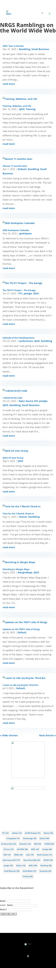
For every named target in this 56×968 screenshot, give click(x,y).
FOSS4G (49, 844)
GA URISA (22, 849)
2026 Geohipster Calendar (16, 230)
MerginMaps (25, 572)
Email (3, 909)
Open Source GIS (28, 401)
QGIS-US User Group (13, 457)
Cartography (13, 838)
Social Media (29, 871)
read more (9, 83)
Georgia (47, 849)
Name (3, 901)
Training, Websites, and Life (17, 106)
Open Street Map (31, 860)
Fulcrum (9, 849)
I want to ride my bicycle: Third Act (20, 685)
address (17, 833)
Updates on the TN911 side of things (21, 629)
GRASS (18, 855)
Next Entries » (47, 735)
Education (25, 844)
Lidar (30, 855)
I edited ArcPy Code (12, 397)
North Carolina (44, 855)
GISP (7, 855)
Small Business (40, 49)
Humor (23, 516)
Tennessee (45, 871)
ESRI (37, 844)
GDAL (35, 849)
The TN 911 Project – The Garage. (19, 290)
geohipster (25, 233)
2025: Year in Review (13, 46)
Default (22, 169)
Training (30, 109)
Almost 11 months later (15, 166)
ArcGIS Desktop (32, 833)
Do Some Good (8, 844)
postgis (28, 293)
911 (21, 293)
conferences (26, 341)
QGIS (22, 109)
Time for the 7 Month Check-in (18, 513)
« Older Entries (9, 735)
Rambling (24, 49)
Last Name (6, 905)
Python (20, 865)
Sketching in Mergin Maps (16, 569)
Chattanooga (29, 838)
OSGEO (48, 860)
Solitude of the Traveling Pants (18, 337)
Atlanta (48, 833)
